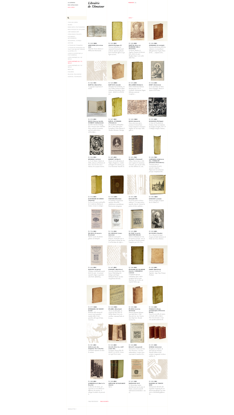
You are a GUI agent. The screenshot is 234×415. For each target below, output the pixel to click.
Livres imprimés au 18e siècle (75, 58)
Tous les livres (73, 22)
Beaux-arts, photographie (76, 27)
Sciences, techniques (74, 76)
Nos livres (71, 7)
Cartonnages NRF (73, 32)
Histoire (70, 43)
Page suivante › (104, 401)
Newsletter (72, 409)
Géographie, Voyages (74, 40)
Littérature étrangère (75, 45)
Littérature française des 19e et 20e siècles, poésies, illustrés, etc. (76, 49)
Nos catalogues (73, 5)
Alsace (70, 24)
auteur (130, 17)
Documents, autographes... (72, 37)
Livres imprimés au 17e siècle (75, 62)
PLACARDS (71, 72)
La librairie (71, 2)
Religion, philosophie (74, 74)
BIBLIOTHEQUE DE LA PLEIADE (76, 29)
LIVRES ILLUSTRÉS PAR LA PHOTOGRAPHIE (75, 54)
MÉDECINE (71, 69)
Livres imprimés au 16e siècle (75, 66)
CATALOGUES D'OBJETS (74, 34)
